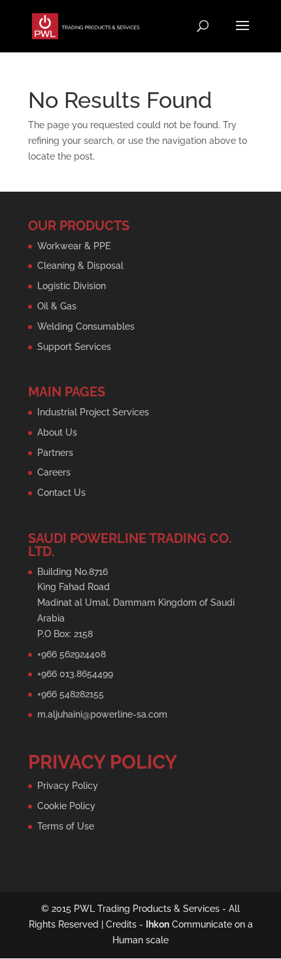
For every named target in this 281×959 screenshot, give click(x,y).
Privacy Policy (67, 785)
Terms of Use (65, 826)
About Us (57, 432)
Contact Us (61, 492)
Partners (55, 452)
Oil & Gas (56, 306)
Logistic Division (71, 286)
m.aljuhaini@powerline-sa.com (102, 714)
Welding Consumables (86, 326)
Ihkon (157, 924)
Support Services (74, 346)
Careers (54, 472)
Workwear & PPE (73, 246)
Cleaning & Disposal (80, 265)
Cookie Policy (66, 806)
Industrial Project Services (93, 412)
